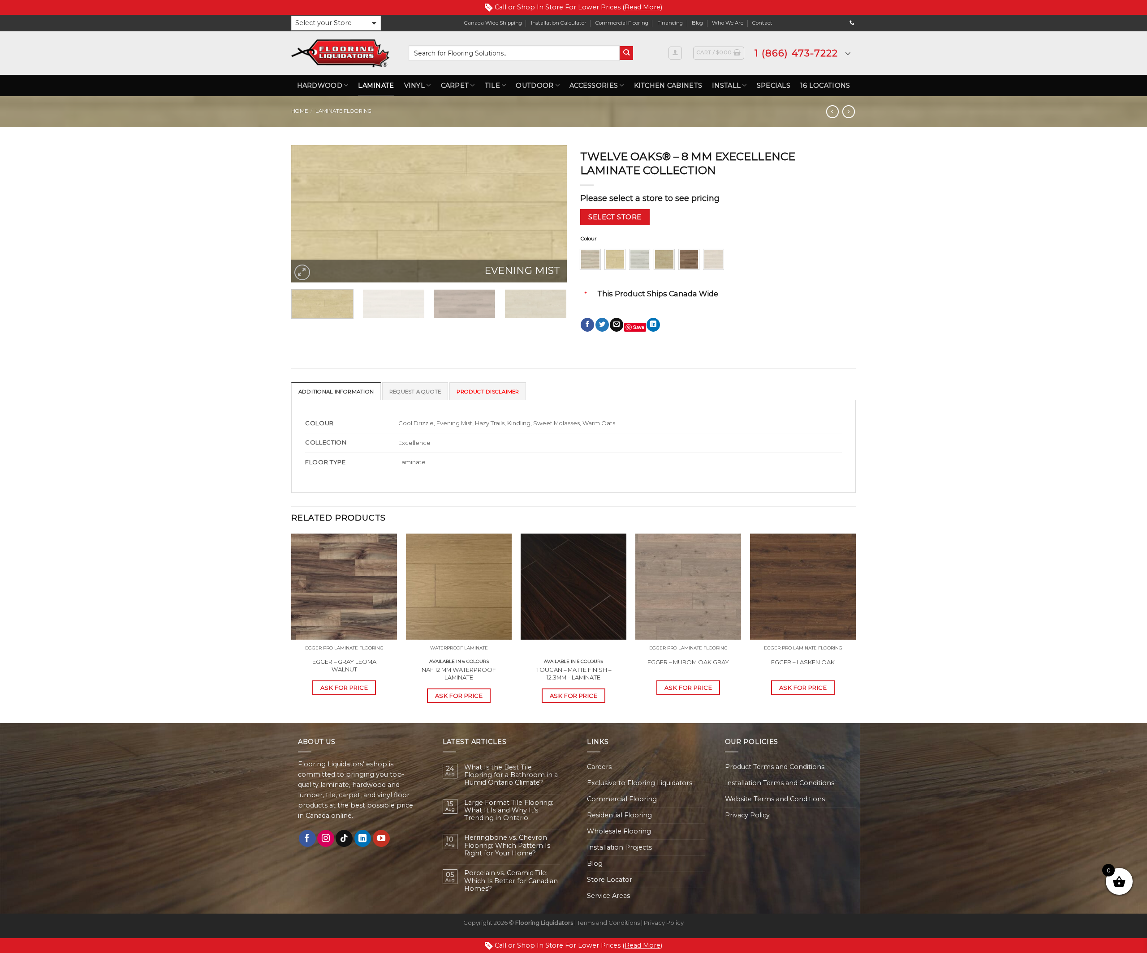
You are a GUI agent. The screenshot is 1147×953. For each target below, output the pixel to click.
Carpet (455, 85)
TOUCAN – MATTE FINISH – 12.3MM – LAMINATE (573, 673)
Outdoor (534, 85)
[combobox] (514, 53)
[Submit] (627, 53)
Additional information (336, 392)
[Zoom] (302, 272)
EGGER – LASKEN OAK (803, 662)
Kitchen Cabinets (668, 85)
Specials (773, 85)
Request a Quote (415, 392)
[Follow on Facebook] (307, 838)
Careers (599, 767)
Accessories (593, 85)
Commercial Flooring (621, 23)
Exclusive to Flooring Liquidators (639, 783)
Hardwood (319, 85)
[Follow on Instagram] (325, 838)
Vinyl (414, 85)
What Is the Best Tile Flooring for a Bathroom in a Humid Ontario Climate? (511, 775)
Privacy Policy (747, 815)
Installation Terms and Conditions (779, 783)
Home (299, 111)
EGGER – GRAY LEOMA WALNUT (344, 665)
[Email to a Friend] (616, 325)
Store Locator (609, 880)
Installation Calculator (558, 23)
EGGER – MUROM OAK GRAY (688, 662)
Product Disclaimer (488, 392)
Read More (642, 7)
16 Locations (825, 85)
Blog (697, 23)
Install (726, 85)
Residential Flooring (619, 815)
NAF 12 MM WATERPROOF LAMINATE (459, 673)
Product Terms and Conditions (774, 767)
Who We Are (727, 23)
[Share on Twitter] (602, 325)
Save (638, 327)
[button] (336, 23)
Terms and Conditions (608, 922)
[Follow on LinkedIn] (362, 838)
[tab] (336, 391)
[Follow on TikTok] (344, 838)
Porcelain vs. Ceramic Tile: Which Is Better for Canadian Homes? (511, 881)
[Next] (550, 214)
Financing (670, 23)
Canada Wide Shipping (493, 23)
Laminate (376, 85)
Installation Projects (619, 847)
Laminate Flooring (343, 111)
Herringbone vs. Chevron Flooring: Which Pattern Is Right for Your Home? (507, 845)
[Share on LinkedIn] (653, 325)
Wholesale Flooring (619, 831)
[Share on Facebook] (587, 325)
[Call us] (851, 23)
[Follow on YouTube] (381, 838)
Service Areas (608, 896)
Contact (762, 23)
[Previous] (308, 214)
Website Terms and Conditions (775, 799)
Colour (588, 238)
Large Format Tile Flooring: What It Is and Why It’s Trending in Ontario (508, 810)
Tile (492, 85)
